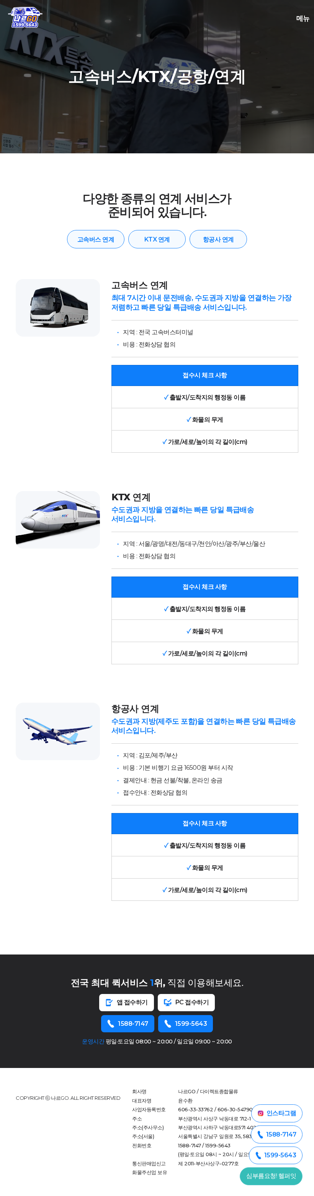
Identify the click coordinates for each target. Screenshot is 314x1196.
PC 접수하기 (192, 1002)
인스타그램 (281, 1113)
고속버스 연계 (95, 239)
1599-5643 (191, 1023)
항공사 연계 (218, 239)
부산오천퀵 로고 (25, 17)
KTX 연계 (157, 239)
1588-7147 (133, 1023)
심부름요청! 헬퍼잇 (271, 1176)
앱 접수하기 (132, 1002)
